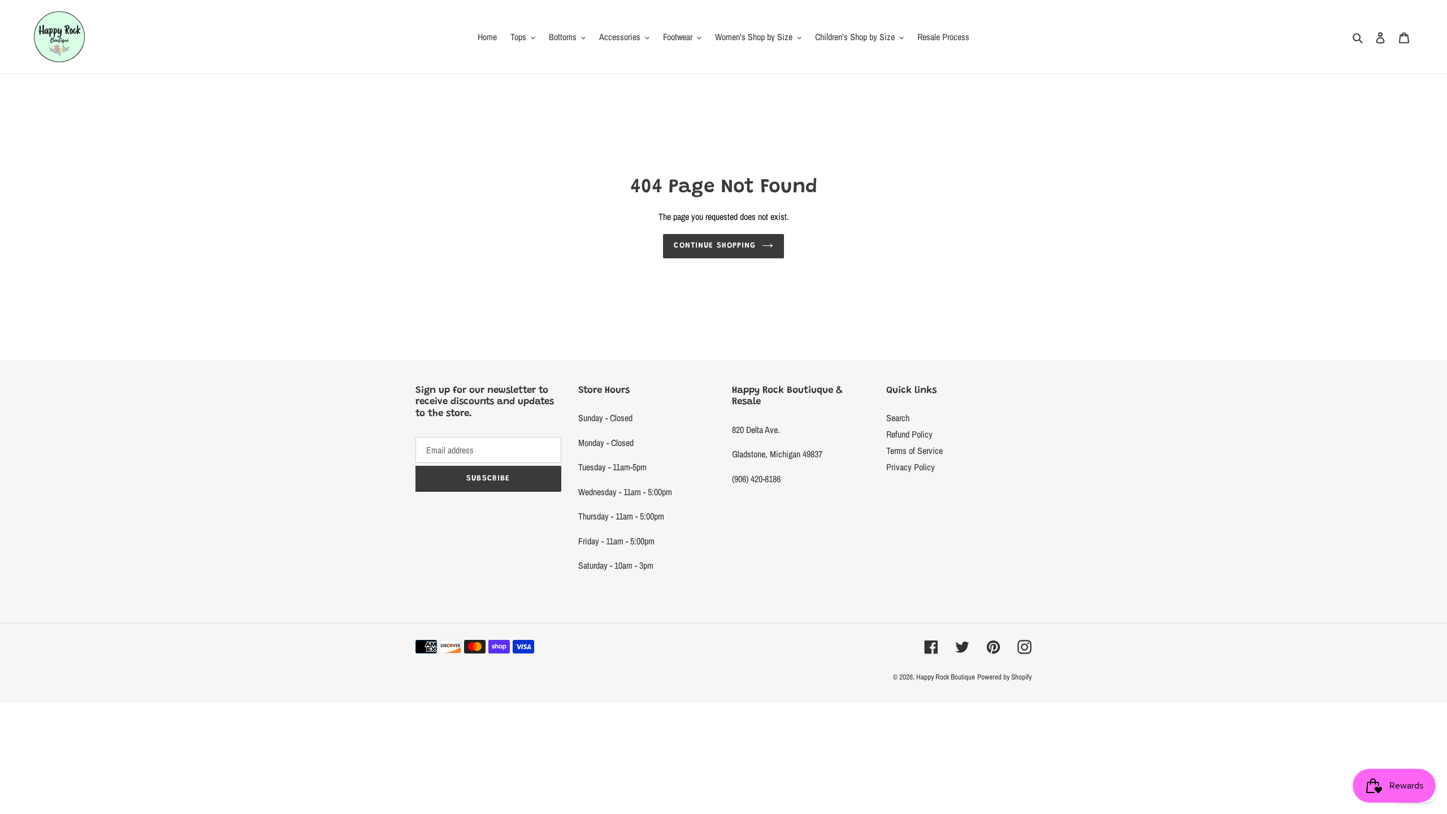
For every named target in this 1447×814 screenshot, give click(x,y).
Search (897, 418)
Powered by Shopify (1004, 677)
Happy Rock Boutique (945, 677)
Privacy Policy (910, 467)
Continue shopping (715, 246)
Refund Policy (909, 434)
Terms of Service (914, 450)
